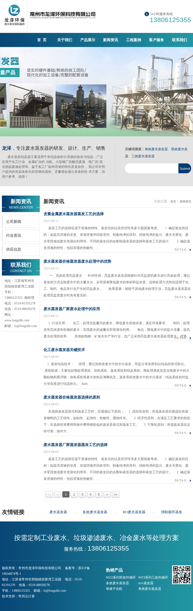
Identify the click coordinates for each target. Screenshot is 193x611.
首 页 (42, 40)
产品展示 (87, 40)
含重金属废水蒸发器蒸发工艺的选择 (74, 214)
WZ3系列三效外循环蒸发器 (153, 578)
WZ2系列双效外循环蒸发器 (121, 578)
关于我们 (64, 40)
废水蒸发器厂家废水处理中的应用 (72, 309)
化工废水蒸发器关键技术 (64, 350)
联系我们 (179, 40)
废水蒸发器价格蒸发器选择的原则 (72, 397)
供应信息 (13, 249)
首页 (173, 201)
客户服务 (156, 40)
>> (115, 494)
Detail (181, 249)
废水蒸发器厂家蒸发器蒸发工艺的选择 (76, 445)
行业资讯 (13, 235)
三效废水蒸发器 (143, 156)
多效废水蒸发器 (95, 512)
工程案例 (133, 40)
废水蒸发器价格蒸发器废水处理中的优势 (77, 261)
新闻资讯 (110, 40)
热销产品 (114, 570)
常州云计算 (26, 596)
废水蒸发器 (58, 512)
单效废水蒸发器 (156, 149)
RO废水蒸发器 (134, 512)
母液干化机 (114, 589)
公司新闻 (13, 222)
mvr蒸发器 (145, 583)
